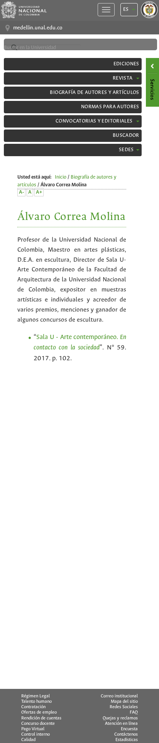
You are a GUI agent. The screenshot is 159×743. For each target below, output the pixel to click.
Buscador (126, 135)
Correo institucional (119, 696)
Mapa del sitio (124, 701)
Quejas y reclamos (120, 718)
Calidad (28, 740)
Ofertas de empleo (39, 712)
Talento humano (36, 701)
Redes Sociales (124, 707)
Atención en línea (121, 723)
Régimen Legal (35, 696)
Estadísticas (126, 740)
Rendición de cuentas (41, 718)
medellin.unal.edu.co (37, 28)
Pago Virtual (32, 729)
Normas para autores (110, 107)
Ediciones (126, 64)
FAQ (134, 712)
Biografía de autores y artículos (94, 92)
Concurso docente (38, 723)
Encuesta (129, 729)
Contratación (33, 707)
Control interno (35, 734)
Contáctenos (126, 734)
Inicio (60, 177)
